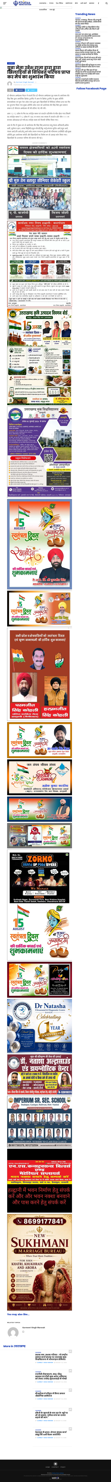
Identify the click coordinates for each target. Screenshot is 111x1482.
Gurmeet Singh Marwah (25, 82)
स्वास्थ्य (91, 3)
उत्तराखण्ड (42, 3)
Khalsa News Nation (58, 1473)
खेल (76, 3)
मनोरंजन (69, 3)
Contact (55, 1467)
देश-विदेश (59, 3)
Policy (63, 1467)
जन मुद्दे (52, 10)
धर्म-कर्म (83, 3)
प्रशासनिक (43, 10)
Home (48, 1467)
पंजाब (51, 3)
